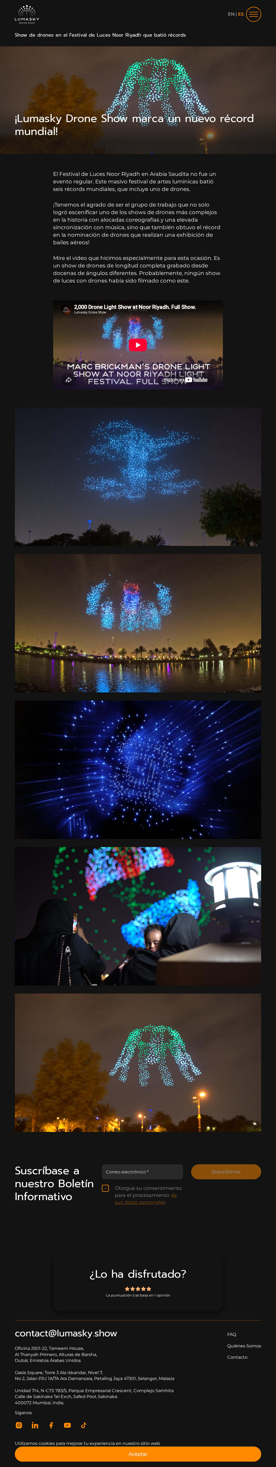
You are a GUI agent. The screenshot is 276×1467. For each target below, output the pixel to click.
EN (231, 14)
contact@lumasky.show (66, 1333)
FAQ (231, 1334)
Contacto (237, 1357)
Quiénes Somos (244, 1345)
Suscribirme (226, 1172)
